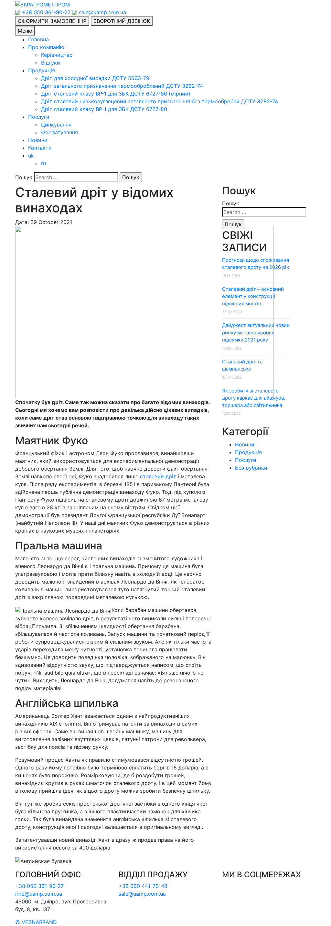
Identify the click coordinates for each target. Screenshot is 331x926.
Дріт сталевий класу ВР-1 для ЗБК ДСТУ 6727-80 (104, 109)
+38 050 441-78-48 (143, 886)
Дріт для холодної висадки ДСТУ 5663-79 (95, 78)
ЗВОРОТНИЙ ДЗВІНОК (121, 21)
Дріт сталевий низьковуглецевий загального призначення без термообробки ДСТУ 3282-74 (159, 101)
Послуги (38, 117)
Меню (25, 30)
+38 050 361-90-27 (46, 12)
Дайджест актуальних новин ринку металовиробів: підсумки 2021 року (256, 332)
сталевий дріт (158, 476)
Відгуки (50, 62)
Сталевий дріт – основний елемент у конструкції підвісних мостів (253, 296)
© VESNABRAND (36, 922)
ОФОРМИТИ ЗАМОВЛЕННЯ (52, 21)
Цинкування (56, 124)
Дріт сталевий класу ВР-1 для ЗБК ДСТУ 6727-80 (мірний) (115, 93)
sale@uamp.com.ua (101, 12)
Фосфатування (59, 132)
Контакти (40, 148)
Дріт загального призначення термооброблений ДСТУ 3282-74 (122, 86)
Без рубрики (251, 467)
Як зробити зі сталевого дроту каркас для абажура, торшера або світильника (253, 398)
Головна (38, 39)
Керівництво (57, 55)
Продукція (41, 70)
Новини (38, 140)
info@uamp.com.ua (38, 893)
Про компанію (46, 47)
